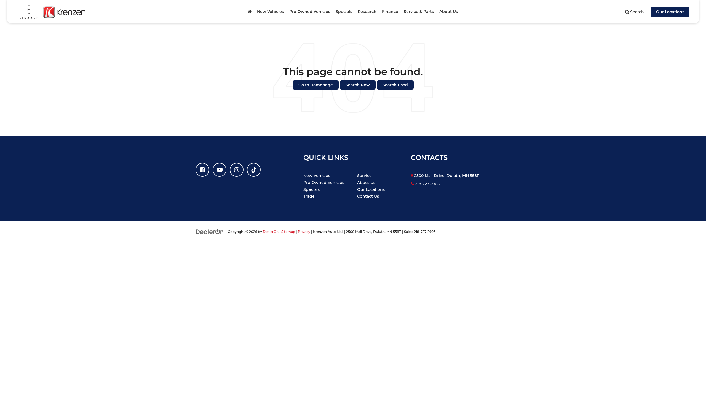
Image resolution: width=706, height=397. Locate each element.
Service (364, 175)
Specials (311, 189)
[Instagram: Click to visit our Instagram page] (237, 170)
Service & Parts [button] (419, 11)
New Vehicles (316, 175)
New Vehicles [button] (270, 11)
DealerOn (271, 232)
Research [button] (367, 11)
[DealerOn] (210, 231)
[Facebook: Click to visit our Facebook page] (202, 170)
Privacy (304, 232)
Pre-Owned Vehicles (323, 182)
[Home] (249, 11)
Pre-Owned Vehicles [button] (309, 11)
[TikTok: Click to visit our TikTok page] (254, 170)
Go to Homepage (315, 84)
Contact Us (368, 196)
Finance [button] (390, 11)
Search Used (395, 84)
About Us (366, 182)
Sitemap (288, 232)
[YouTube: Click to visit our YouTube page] (220, 170)
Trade (309, 196)
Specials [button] (344, 11)
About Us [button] (448, 11)
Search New (358, 84)
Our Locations (670, 11)
